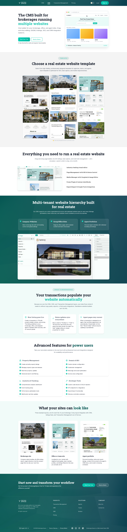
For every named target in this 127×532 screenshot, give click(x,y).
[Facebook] (72, 528)
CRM (42, 3)
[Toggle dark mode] (92, 3)
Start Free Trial (24, 39)
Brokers (80, 511)
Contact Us (101, 507)
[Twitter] (79, 528)
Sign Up (105, 3)
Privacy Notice (63, 528)
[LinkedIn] (83, 528)
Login (97, 3)
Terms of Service (53, 528)
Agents (80, 504)
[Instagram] (76, 528)
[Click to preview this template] (35, 91)
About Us (100, 504)
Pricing (73, 3)
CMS (48, 3)
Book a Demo (36, 39)
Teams (80, 507)
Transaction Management (61, 3)
